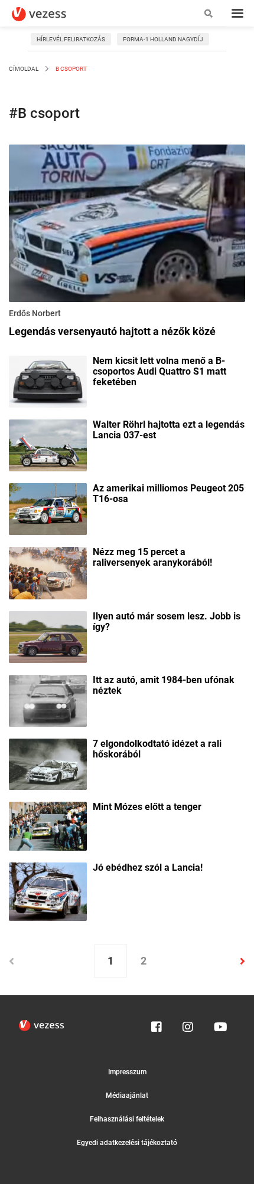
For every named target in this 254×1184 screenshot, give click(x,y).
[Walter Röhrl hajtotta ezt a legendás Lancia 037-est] (48, 445)
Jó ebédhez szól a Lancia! (148, 867)
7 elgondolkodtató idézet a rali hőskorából (157, 749)
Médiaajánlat (127, 1095)
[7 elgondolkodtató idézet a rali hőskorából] (48, 763)
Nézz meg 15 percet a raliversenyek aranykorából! (152, 557)
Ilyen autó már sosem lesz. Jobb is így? (166, 621)
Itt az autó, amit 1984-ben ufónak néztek (164, 685)
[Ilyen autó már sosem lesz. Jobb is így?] (48, 636)
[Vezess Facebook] (156, 1024)
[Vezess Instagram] (188, 1024)
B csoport (70, 68)
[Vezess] (50, 14)
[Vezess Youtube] (219, 1024)
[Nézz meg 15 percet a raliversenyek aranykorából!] (48, 572)
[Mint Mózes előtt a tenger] (48, 825)
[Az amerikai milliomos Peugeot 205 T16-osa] (48, 508)
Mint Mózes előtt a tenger (147, 807)
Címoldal (23, 68)
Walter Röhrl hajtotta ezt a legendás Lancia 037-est (169, 430)
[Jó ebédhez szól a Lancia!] (48, 891)
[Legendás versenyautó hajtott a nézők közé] (127, 225)
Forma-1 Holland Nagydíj (163, 39)
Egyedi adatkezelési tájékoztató (127, 1143)
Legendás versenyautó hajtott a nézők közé (112, 331)
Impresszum (127, 1072)
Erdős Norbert (35, 313)
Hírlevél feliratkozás (71, 39)
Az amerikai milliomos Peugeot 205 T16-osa (168, 493)
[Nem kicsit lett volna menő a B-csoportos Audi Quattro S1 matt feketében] (48, 380)
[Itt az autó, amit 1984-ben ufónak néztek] (48, 700)
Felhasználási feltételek (127, 1119)
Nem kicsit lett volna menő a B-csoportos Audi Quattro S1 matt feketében (159, 372)
